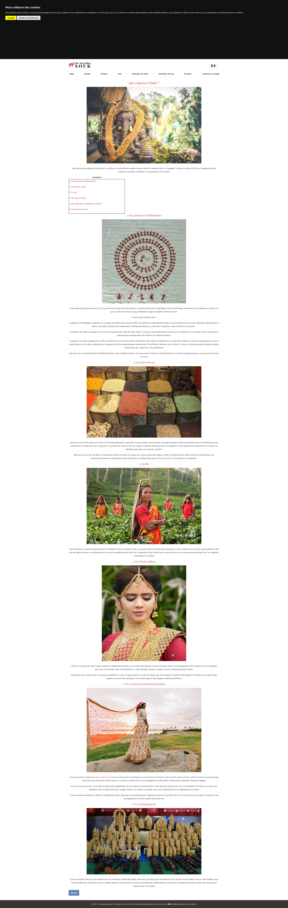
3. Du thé (73, 192)
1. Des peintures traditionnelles (82, 181)
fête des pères (164, 458)
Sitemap (193, 904)
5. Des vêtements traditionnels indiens (85, 203)
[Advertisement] (144, 37)
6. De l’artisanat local (78, 209)
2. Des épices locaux (77, 186)
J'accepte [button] (11, 18)
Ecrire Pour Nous (128, 904)
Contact (164, 904)
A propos (158, 904)
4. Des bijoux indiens (77, 198)
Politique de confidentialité (145, 904)
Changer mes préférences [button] (29, 18)
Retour (74, 892)
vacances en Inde (106, 777)
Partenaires (118, 904)
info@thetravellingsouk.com (179, 904)
